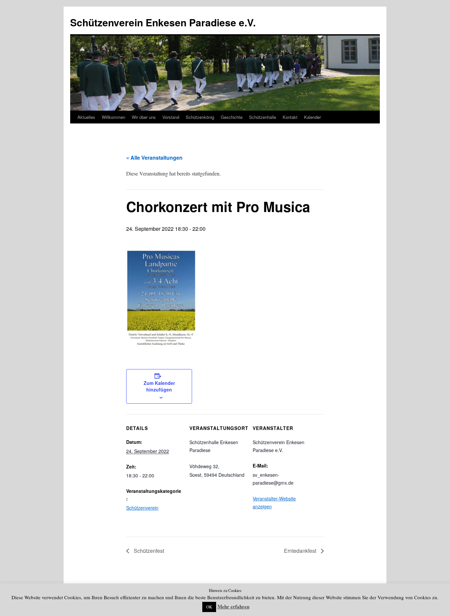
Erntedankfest (301, 550)
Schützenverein (142, 507)
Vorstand (170, 117)
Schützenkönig (200, 117)
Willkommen (113, 117)
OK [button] (209, 607)
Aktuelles (86, 117)
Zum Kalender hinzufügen (159, 386)
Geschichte (231, 117)
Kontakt (290, 117)
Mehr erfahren (233, 606)
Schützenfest (148, 550)
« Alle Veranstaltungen (154, 157)
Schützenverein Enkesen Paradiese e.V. (163, 22)
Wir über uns (144, 117)
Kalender (312, 117)
